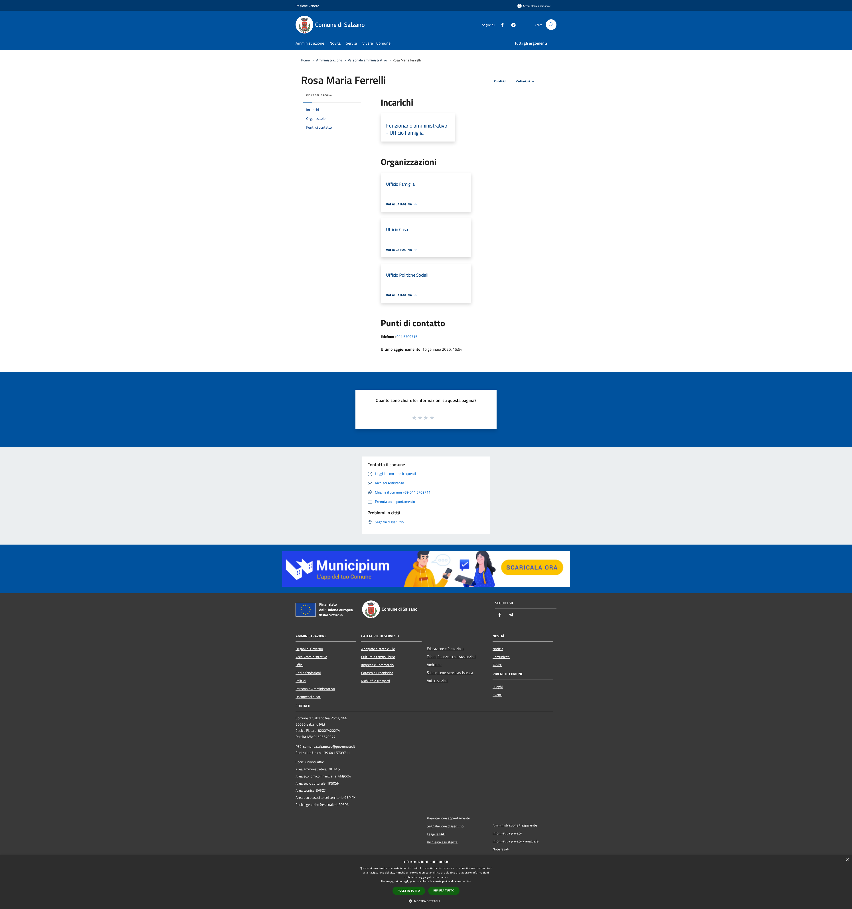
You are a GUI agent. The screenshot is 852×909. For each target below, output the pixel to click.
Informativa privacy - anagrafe (515, 841)
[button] (426, 901)
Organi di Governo (309, 648)
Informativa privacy (507, 833)
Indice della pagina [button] (319, 95)
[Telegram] (511, 25)
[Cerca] (551, 24)
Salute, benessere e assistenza (450, 672)
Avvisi (497, 664)
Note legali (501, 849)
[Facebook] (500, 25)
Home (305, 60)
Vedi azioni (523, 81)
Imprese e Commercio (377, 664)
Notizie (498, 648)
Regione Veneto (307, 5)
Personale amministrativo (367, 60)
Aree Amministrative (311, 656)
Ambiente (434, 664)
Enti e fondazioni (308, 672)
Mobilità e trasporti (375, 680)
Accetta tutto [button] (409, 891)
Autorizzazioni (437, 680)
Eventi (497, 694)
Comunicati (501, 656)
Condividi (500, 81)
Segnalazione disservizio (445, 826)
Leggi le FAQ (436, 834)
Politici (301, 680)
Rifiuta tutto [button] (443, 890)
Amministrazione (329, 60)
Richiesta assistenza (442, 842)
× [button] (847, 860)
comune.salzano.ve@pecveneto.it (329, 746)
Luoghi (498, 686)
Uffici (299, 664)
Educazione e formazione (445, 648)
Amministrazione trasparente (515, 825)
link (468, 881)
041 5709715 (406, 336)
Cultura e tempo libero (378, 656)
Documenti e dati (308, 696)
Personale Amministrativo (315, 688)
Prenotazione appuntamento (448, 818)
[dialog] (426, 882)
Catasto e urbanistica (377, 672)
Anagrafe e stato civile (378, 648)
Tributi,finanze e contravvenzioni (451, 656)
